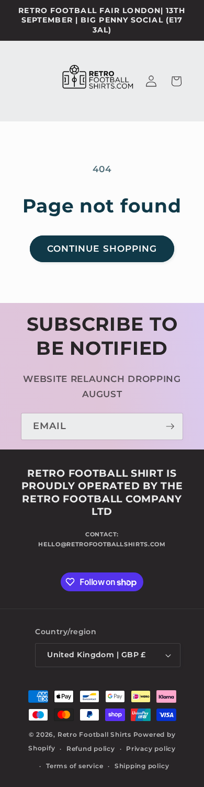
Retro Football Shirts (94, 734)
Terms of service (74, 766)
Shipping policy (142, 766)
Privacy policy (151, 748)
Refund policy (90, 748)
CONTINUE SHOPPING (102, 248)
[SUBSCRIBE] (170, 426)
